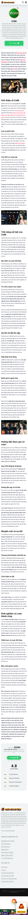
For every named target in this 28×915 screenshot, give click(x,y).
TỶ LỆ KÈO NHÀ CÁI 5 (7, 858)
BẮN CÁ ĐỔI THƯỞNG (7, 852)
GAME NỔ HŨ (4, 849)
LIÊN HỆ (3, 870)
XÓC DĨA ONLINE (5, 844)
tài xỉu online (17, 115)
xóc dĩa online (9, 115)
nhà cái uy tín (20, 53)
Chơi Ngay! (13, 43)
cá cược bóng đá (19, 110)
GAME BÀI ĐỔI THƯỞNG (7, 841)
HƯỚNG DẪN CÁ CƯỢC (7, 881)
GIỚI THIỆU (4, 867)
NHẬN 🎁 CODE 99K (21, 911)
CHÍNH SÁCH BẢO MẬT (7, 873)
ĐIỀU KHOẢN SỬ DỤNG (7, 876)
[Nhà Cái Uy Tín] (8, 2)
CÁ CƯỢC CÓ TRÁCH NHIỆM (9, 878)
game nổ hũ (16, 112)
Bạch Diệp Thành (10, 830)
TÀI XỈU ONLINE (5, 846)
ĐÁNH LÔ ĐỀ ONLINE (7, 855)
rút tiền (15, 69)
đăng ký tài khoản (20, 143)
